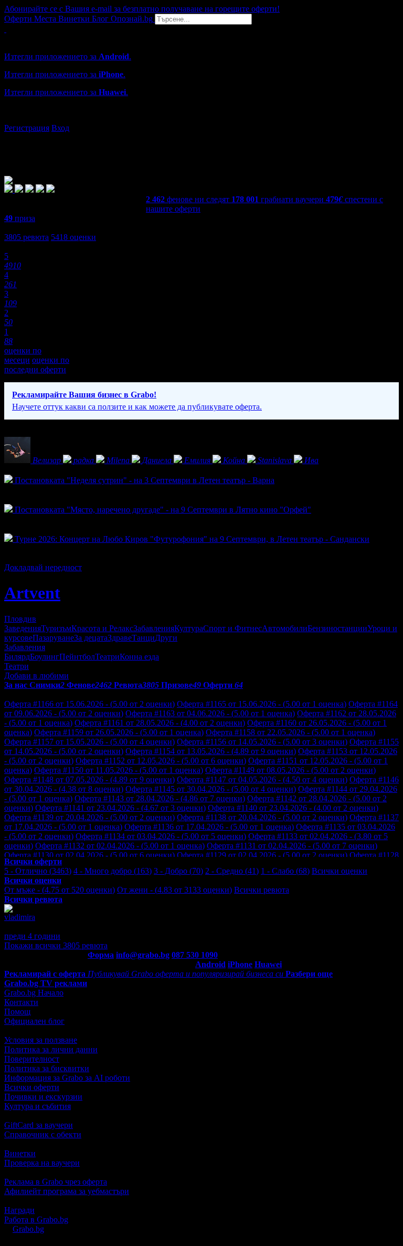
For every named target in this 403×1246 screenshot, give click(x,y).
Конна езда (139, 656)
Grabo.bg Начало (33, 992)
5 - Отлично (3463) (37, 870)
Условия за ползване (40, 1039)
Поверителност (31, 1058)
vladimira (19, 917)
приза (19, 218)
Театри (107, 656)
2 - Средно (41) (232, 870)
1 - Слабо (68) (285, 870)
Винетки (20, 1153)
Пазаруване (53, 637)
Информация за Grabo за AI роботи (67, 1077)
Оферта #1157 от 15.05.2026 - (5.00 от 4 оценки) (89, 741)
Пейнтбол (77, 656)
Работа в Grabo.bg (36, 1219)
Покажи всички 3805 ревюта (56, 945)
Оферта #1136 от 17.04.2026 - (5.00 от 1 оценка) (209, 826)
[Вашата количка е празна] (5, 29)
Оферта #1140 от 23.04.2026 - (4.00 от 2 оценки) (293, 807)
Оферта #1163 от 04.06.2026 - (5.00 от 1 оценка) (210, 713)
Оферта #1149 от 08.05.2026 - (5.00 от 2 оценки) (290, 770)
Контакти (21, 1002)
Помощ (17, 1011)
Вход (60, 127)
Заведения (22, 628)
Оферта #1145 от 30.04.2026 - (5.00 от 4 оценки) (210, 788)
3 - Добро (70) (178, 870)
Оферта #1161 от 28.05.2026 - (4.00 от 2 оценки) (160, 722)
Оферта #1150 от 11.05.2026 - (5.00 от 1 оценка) (118, 770)
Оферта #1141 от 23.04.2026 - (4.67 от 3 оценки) (120, 807)
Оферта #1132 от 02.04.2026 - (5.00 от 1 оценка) (120, 845)
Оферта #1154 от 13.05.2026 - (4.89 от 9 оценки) (210, 751)
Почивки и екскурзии (43, 1096)
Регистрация (26, 127)
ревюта (26, 237)
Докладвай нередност (43, 567)
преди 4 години (32, 935)
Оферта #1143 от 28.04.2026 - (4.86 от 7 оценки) (160, 798)
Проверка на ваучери (42, 1162)
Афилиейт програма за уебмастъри (66, 1191)
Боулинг (44, 656)
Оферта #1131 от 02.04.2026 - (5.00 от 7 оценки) (292, 845)
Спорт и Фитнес (232, 628)
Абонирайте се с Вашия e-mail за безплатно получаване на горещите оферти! (142, 8)
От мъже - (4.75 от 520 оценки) (59, 889)
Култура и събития (37, 1106)
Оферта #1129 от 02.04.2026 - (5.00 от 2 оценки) (262, 855)
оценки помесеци (22, 355)
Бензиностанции (337, 628)
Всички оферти (31, 1087)
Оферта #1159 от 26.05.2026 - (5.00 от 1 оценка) (119, 732)
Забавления (153, 628)
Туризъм (56, 628)
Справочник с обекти (42, 1134)
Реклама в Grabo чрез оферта (55, 1181)
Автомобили (284, 628)
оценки (73, 237)
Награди (19, 1210)
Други (166, 637)
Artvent (32, 592)
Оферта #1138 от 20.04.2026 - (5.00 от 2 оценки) (262, 817)
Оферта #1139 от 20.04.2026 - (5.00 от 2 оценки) (89, 817)
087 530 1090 (195, 954)
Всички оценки (339, 870)
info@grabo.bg (142, 954)
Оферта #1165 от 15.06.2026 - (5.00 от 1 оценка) (261, 703)
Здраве (120, 637)
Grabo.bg (28, 1228)
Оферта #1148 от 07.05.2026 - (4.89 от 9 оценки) (89, 779)
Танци (143, 637)
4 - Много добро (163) (112, 870)
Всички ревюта (261, 889)
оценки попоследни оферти (36, 364)
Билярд (17, 656)
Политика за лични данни (51, 1049)
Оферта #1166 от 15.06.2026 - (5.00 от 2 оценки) (89, 703)
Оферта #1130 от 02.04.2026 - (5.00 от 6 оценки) (89, 855)
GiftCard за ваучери (38, 1125)
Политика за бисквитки (46, 1068)
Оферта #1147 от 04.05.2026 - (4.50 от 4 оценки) (262, 779)
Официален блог (34, 1021)
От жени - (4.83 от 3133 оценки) (174, 889)
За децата (91, 637)
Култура (188, 628)
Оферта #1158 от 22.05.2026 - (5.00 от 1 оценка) (290, 732)
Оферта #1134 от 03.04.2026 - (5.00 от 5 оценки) (161, 836)
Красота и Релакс (102, 628)
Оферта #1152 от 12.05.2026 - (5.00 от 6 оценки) (161, 760)
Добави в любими (36, 675)
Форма (101, 954)
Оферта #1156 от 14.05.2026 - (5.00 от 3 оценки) (262, 741)
